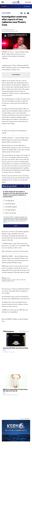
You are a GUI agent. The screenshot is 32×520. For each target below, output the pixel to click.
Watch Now (27, 2)
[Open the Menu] (2, 2)
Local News (6, 13)
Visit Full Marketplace (24, 331)
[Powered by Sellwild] (27, 418)
